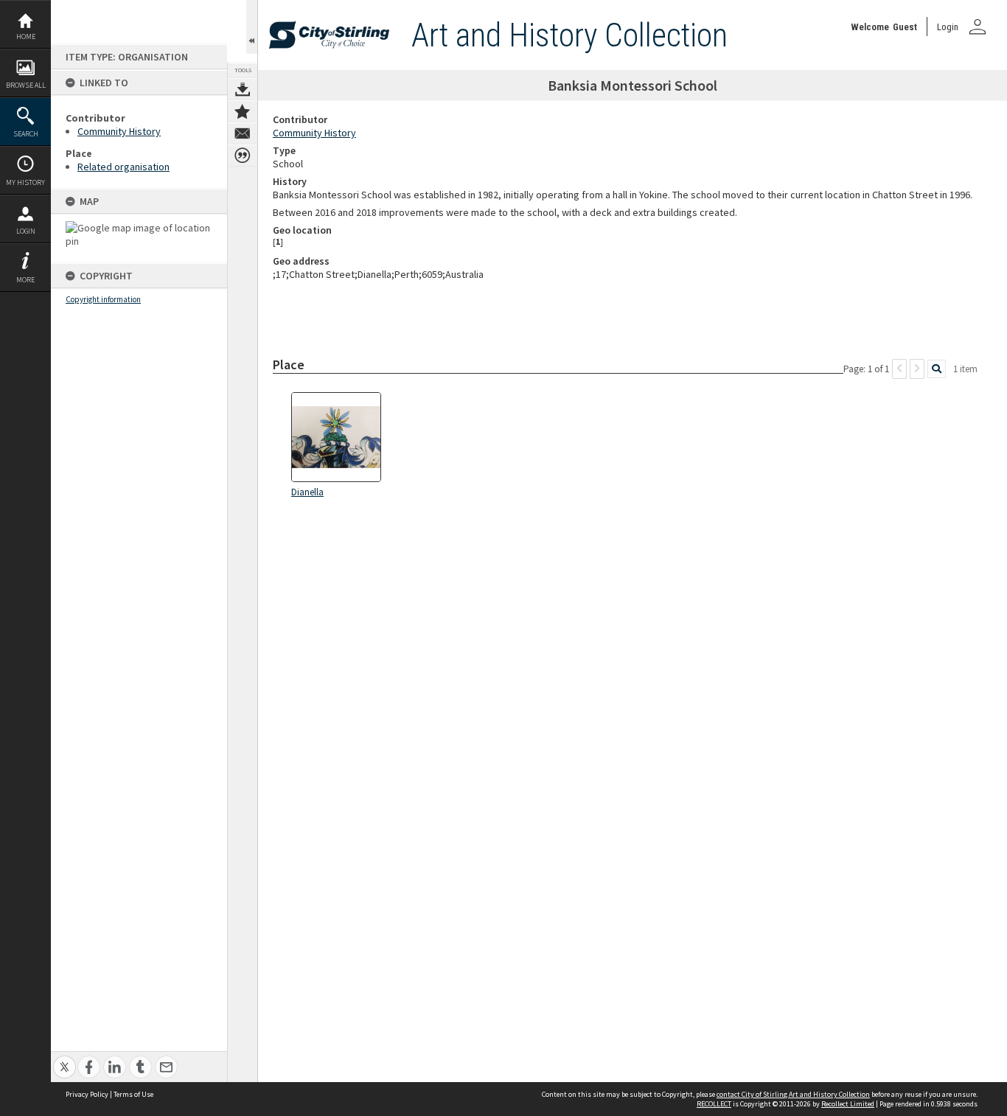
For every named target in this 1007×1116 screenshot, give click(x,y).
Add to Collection (242, 111)
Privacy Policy (87, 1094)
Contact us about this (242, 133)
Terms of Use (133, 1094)
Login (25, 231)
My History (25, 182)
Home (25, 36)
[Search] (936, 369)
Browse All (26, 85)
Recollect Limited (847, 1104)
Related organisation (123, 166)
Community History (119, 131)
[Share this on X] (64, 1059)
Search (25, 134)
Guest (905, 26)
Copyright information (103, 299)
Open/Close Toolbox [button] (251, 27)
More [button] (25, 280)
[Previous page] (899, 369)
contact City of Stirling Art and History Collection (793, 1094)
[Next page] (917, 369)
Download (242, 89)
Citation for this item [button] (242, 155)
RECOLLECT (714, 1104)
